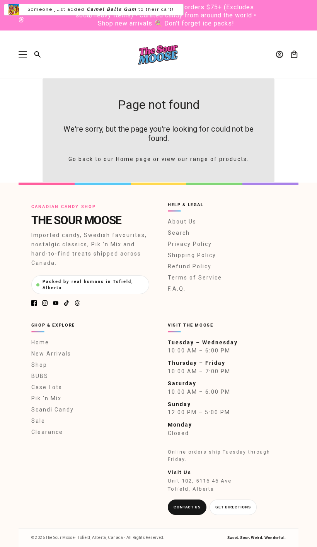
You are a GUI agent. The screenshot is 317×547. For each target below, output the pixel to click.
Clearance (47, 432)
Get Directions (233, 507)
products (233, 159)
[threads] (21, 19)
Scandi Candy (52, 409)
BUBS (39, 376)
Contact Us (187, 507)
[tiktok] (66, 303)
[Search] (37, 54)
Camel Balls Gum (111, 9)
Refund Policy (189, 266)
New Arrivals (51, 354)
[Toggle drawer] (23, 54)
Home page (133, 159)
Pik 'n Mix (46, 398)
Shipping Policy (192, 255)
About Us (182, 221)
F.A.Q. (177, 289)
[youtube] (55, 303)
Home (40, 342)
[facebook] (34, 303)
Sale (38, 421)
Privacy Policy (190, 244)
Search (179, 233)
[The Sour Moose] (159, 54)
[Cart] (294, 54)
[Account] (279, 54)
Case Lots (46, 387)
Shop (39, 365)
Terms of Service (195, 277)
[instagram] (45, 303)
